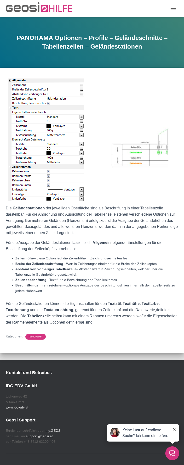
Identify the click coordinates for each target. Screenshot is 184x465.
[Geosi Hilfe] (41, 8)
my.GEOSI (53, 430)
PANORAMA (35, 336)
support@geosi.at (39, 436)
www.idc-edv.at (17, 407)
